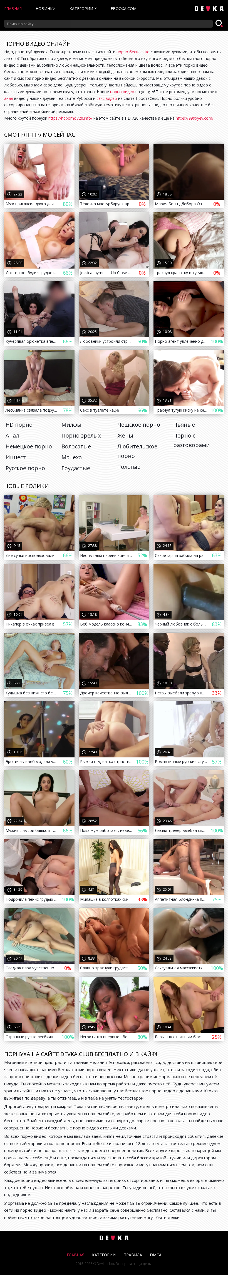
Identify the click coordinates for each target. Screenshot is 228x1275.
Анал (12, 435)
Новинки (46, 8)
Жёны (125, 435)
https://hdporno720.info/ (70, 118)
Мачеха (71, 457)
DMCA (156, 1254)
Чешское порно (138, 424)
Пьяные (184, 424)
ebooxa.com (124, 8)
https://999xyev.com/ (195, 118)
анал (8, 98)
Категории (81, 8)
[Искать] (219, 24)
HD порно (19, 424)
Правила (132, 1254)
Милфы (71, 424)
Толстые (128, 466)
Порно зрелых (81, 435)
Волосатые (76, 446)
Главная (13, 8)
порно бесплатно (133, 51)
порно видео (122, 91)
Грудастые (75, 468)
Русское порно (25, 468)
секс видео (106, 98)
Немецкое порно (29, 446)
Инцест (16, 457)
